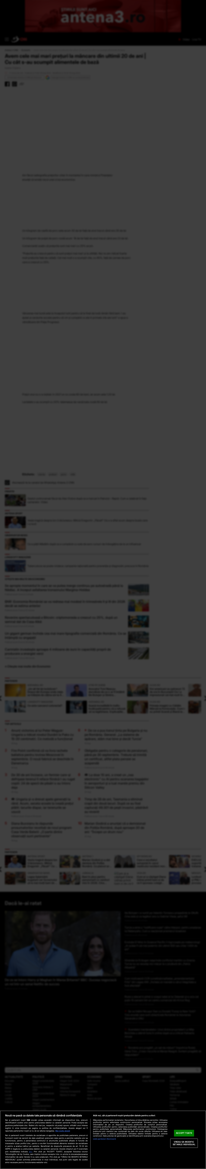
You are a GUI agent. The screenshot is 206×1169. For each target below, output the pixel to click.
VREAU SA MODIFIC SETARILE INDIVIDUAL (184, 1143)
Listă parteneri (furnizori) (104, 1139)
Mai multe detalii (62, 1131)
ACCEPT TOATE (184, 1133)
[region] (103, 1140)
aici (30, 1151)
